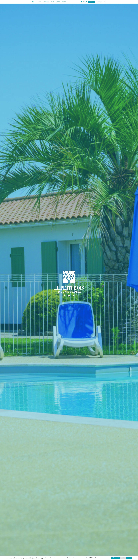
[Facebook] (82, 2)
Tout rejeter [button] (123, 557)
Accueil (39, 1)
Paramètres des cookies (115, 557)
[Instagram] (84, 2)
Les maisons (46, 1)
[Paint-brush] (86, 2)
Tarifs (52, 1)
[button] (91, 2)
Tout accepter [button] (129, 557)
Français (100, 1)
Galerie (58, 1)
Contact (64, 1)
